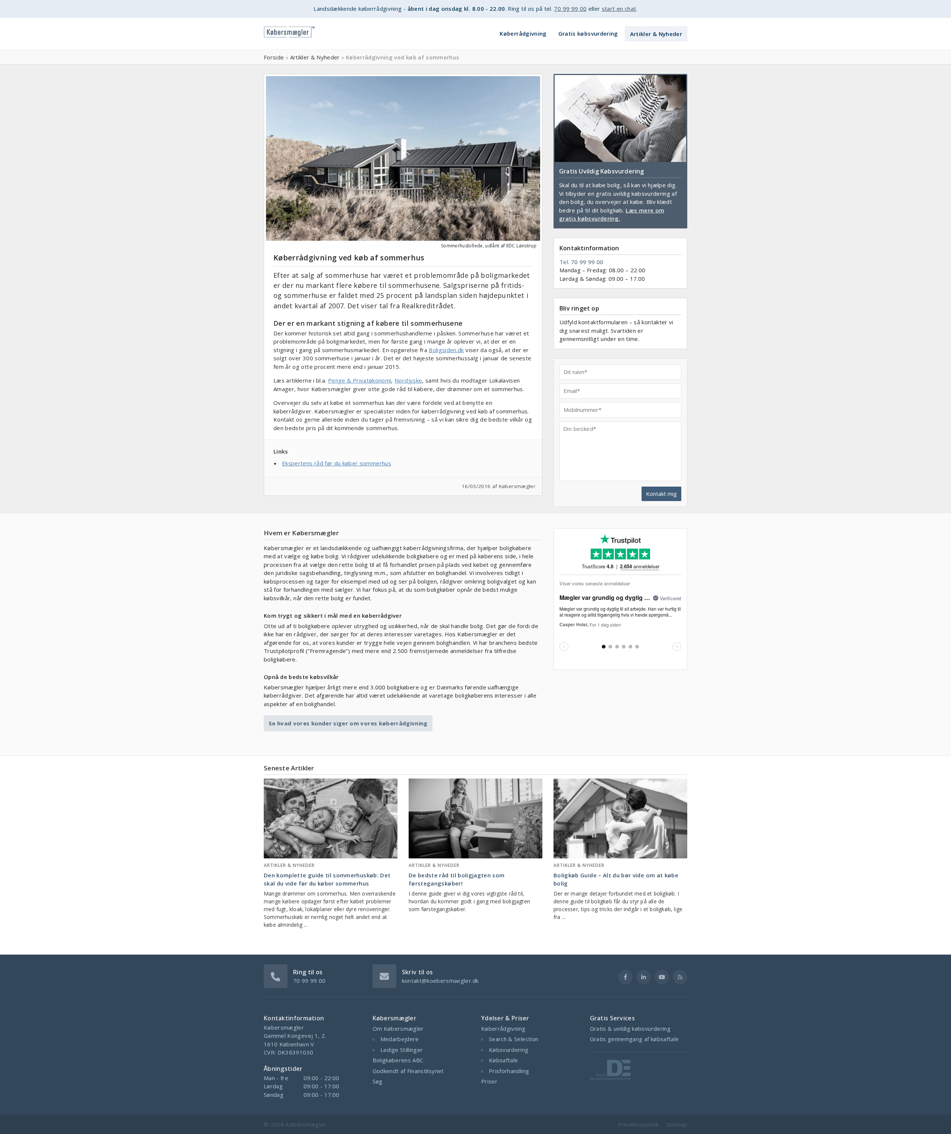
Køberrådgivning (523, 33)
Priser (489, 1081)
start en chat (619, 8)
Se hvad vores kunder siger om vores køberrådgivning (348, 723)
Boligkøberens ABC (398, 1060)
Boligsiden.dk (446, 350)
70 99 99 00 (570, 8)
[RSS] (680, 977)
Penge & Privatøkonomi (359, 380)
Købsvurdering (509, 1049)
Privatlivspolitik (638, 1124)
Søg (378, 1081)
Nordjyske (408, 380)
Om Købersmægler (398, 1028)
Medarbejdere (399, 1039)
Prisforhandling (509, 1071)
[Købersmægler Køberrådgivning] (289, 29)
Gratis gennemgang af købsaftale (634, 1039)
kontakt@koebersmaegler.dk (440, 980)
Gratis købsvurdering (588, 33)
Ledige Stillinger (401, 1049)
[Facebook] (625, 977)
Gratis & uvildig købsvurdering (630, 1028)
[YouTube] (662, 977)
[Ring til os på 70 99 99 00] (276, 975)
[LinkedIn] (643, 977)
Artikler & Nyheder (656, 34)
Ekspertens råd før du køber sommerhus (336, 463)
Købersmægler (306, 1124)
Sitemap (676, 1124)
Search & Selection (513, 1039)
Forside (274, 57)
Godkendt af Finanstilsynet (408, 1071)
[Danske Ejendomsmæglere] (610, 1078)
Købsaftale (503, 1060)
